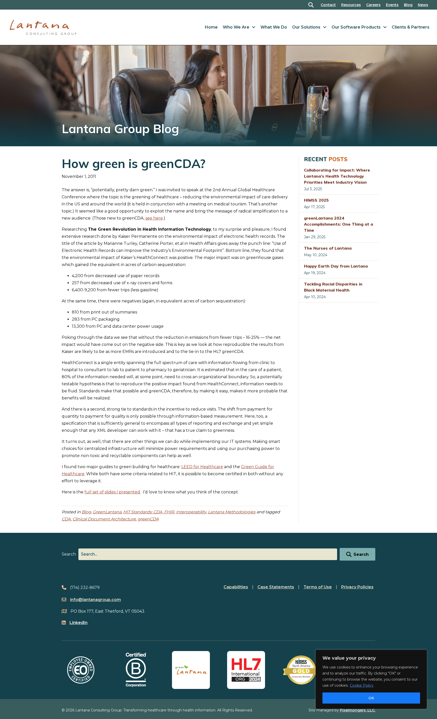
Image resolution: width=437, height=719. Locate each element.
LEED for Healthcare (202, 466)
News (423, 5)
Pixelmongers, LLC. (357, 710)
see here (154, 218)
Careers (373, 5)
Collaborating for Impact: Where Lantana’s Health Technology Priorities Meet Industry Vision (337, 176)
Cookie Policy (362, 685)
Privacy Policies (357, 587)
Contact (328, 5)
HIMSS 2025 (316, 200)
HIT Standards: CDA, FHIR (148, 512)
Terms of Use (317, 587)
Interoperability (191, 512)
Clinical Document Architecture (104, 519)
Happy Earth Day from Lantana (336, 266)
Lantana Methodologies (231, 512)
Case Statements (275, 587)
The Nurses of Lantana (328, 248)
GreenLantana (107, 512)
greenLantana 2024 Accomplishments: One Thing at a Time (338, 224)
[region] (371, 679)
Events (392, 5)
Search (69, 554)
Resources (351, 5)
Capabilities (236, 587)
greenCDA (148, 519)
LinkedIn (79, 622)
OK (371, 698)
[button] (312, 5)
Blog (408, 5)
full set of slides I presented (112, 492)
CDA (66, 519)
